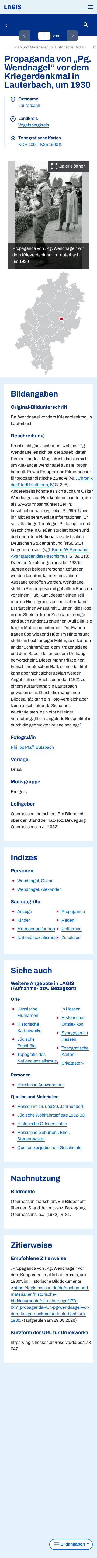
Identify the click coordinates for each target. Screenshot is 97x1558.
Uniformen (71, 929)
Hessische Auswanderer (40, 1084)
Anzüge (24, 911)
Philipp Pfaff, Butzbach (32, 747)
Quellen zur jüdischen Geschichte (49, 1147)
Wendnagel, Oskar (35, 880)
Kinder (23, 920)
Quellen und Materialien (29, 47)
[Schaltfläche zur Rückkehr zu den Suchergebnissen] (7, 24)
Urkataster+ (72, 1063)
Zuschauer (71, 937)
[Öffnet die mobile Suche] (86, 25)
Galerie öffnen (72, 166)
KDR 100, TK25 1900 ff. (40, 144)
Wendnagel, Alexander (39, 889)
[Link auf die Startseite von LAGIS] (31, 7)
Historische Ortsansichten (42, 1123)
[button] (90, 7)
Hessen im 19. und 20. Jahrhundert (50, 1106)
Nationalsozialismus (37, 937)
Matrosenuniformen (36, 929)
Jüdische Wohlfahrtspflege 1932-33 (51, 1115)
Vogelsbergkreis (33, 125)
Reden (67, 920)
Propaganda (73, 911)
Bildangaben (73, 1544)
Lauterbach (29, 105)
